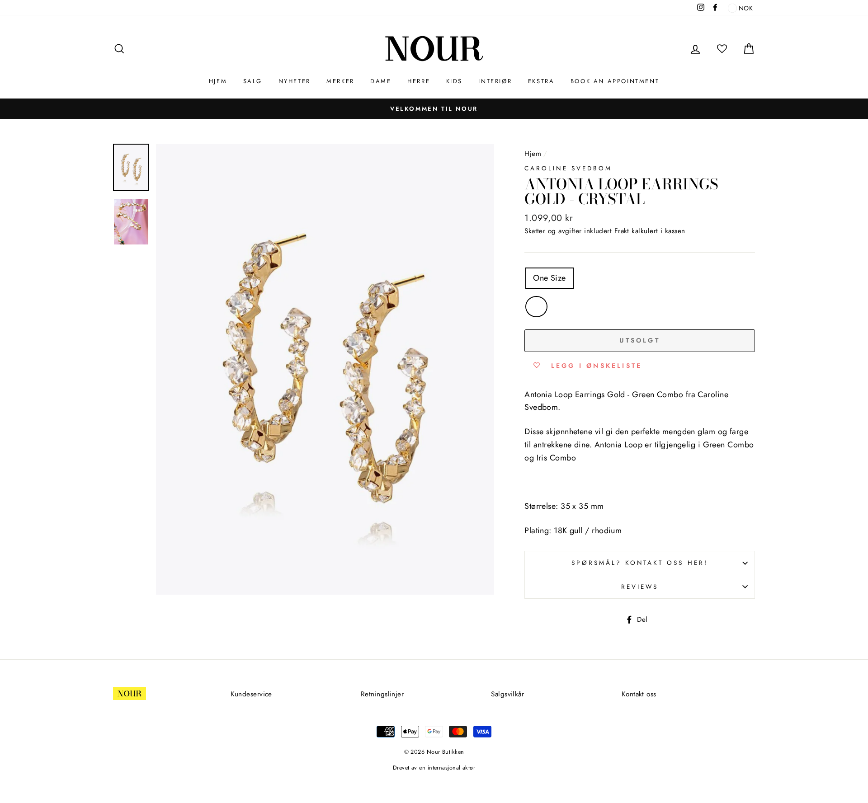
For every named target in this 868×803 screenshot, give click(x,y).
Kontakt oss (639, 694)
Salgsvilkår (507, 694)
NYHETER (294, 81)
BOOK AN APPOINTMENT (615, 81)
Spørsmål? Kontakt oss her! (639, 563)
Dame (380, 81)
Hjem (218, 81)
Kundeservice (251, 694)
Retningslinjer (382, 694)
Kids (454, 81)
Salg (252, 81)
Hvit (536, 306)
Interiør (495, 81)
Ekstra (541, 81)
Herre (418, 81)
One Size (549, 278)
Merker (340, 81)
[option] (434, 108)
